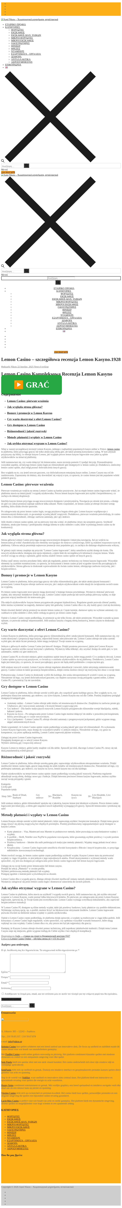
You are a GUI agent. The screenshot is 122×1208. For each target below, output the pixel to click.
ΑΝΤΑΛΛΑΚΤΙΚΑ (17, 1146)
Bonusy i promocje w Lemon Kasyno (29, 413)
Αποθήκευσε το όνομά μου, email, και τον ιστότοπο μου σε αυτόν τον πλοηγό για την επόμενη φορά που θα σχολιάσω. (61, 994)
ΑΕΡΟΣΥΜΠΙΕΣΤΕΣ (17, 1148)
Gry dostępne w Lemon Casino (26, 425)
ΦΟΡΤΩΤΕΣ (13, 1116)
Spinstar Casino (8, 1046)
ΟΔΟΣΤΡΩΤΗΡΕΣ (16, 1130)
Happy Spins (7, 1085)
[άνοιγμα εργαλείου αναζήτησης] (48, 161)
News (36, 366)
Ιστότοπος (6, 988)
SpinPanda (6, 1070)
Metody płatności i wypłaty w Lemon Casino (34, 437)
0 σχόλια (44, 366)
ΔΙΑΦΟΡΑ (12, 1143)
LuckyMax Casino (10, 1101)
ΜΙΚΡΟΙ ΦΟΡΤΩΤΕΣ (18, 1124)
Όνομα (5, 977)
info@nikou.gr (15, 1041)
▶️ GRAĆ (31, 384)
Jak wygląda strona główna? (25, 406)
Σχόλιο (5, 972)
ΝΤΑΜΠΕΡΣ (13, 1138)
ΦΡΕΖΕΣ (11, 1135)
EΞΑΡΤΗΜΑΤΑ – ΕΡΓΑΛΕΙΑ (22, 1140)
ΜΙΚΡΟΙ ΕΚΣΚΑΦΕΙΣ (18, 1127)
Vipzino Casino (8, 1093)
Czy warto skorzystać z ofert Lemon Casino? (34, 419)
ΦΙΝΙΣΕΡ (11, 1132)
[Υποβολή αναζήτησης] (58, 282)
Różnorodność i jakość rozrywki (26, 431)
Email (4, 982)
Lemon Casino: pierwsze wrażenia (28, 401)
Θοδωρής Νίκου (9, 366)
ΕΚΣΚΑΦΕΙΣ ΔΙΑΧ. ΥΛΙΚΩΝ (22, 1122)
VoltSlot (26, 1077)
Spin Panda (6, 1062)
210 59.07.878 (8, 172)
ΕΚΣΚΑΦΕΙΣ (14, 1119)
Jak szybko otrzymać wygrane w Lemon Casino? (37, 443)
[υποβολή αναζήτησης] (26, 165)
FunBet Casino (13, 1054)
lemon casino (113, 449)
